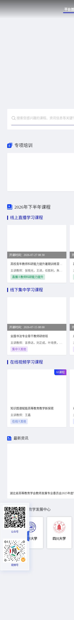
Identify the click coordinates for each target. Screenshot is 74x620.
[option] (30, 533)
